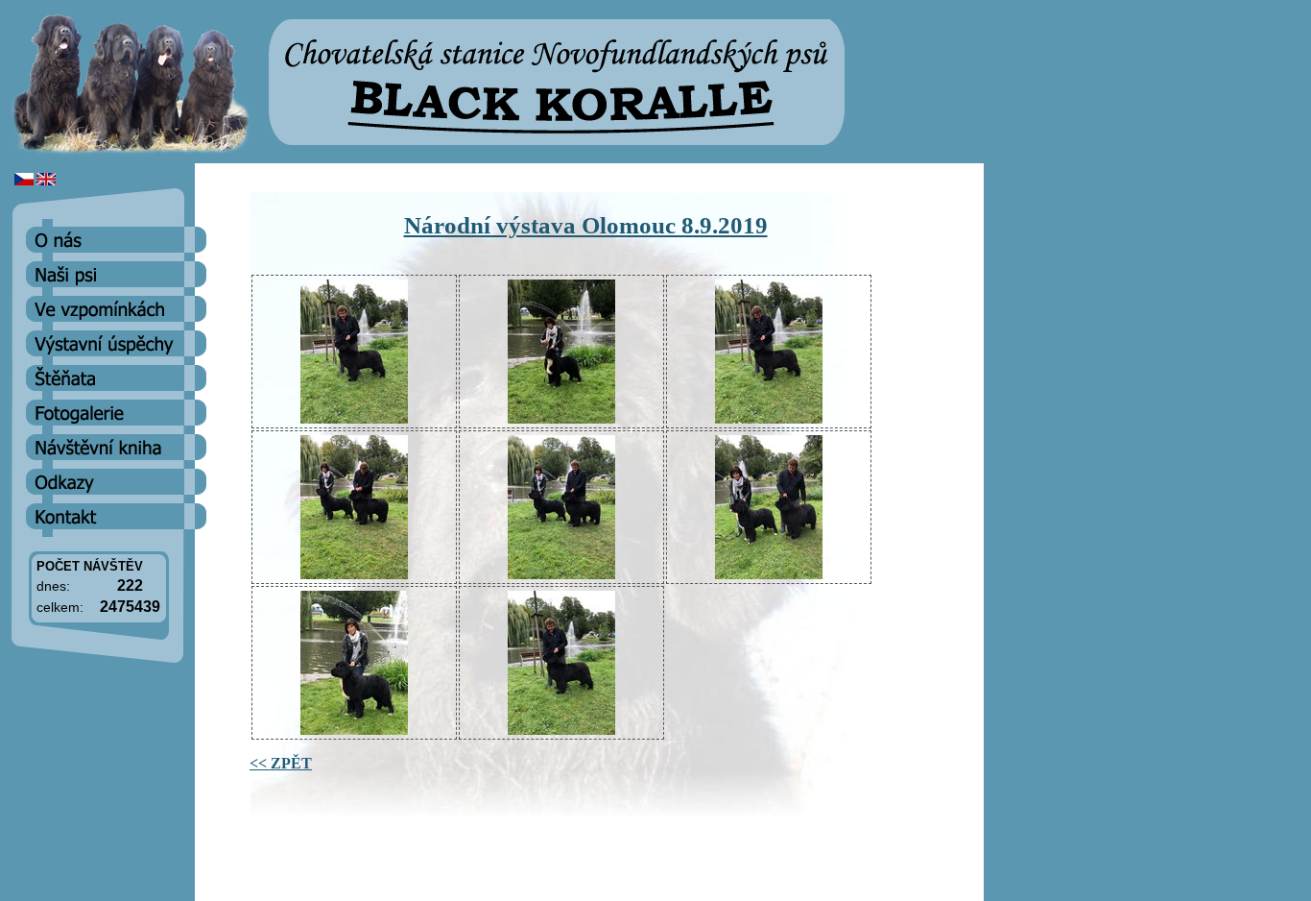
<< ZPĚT (281, 763)
